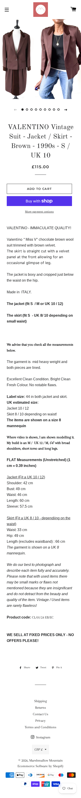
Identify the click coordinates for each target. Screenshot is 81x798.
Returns (40, 708)
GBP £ (38, 749)
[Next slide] (66, 109)
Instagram (42, 737)
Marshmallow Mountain (46, 760)
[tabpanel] (40, 58)
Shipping (40, 701)
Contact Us (40, 714)
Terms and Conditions (40, 727)
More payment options (39, 211)
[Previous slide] (15, 109)
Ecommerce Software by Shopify (41, 766)
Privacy (40, 721)
